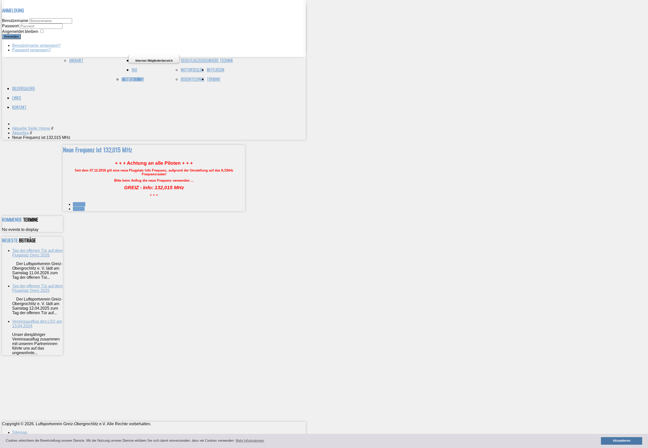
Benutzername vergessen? (36, 45)
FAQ (134, 70)
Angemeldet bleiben (20, 31)
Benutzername (15, 20)
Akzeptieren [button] (621, 440)
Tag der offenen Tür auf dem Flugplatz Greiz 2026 (37, 252)
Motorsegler (192, 70)
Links (16, 98)
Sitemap (19, 432)
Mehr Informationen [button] (250, 440)
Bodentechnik (192, 79)
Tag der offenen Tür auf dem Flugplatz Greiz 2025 (37, 288)
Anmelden (11, 36)
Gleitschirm (132, 79)
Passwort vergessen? (31, 50)
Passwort (11, 26)
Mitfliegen (215, 70)
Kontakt (19, 107)
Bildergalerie (23, 89)
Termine (213, 79)
